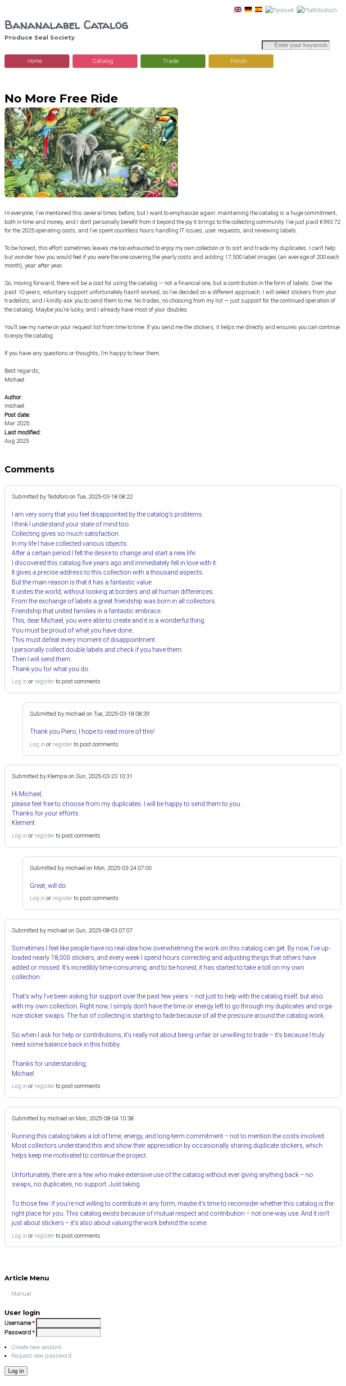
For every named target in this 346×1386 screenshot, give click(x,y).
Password (20, 1332)
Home (34, 61)
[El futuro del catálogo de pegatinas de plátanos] (258, 10)
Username (20, 1322)
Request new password (41, 1355)
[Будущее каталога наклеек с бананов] (279, 10)
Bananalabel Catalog (66, 24)
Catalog (102, 61)
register (45, 681)
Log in (19, 681)
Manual (21, 1293)
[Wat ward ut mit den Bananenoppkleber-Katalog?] (317, 10)
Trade (170, 61)
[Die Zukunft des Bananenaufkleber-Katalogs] (248, 10)
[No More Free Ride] (237, 10)
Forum (239, 61)
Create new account (36, 1347)
